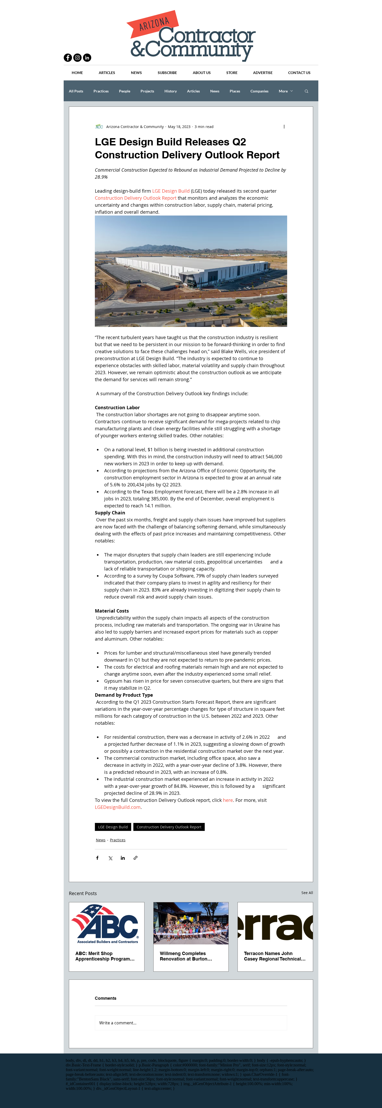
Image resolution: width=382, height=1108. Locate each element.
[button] (306, 91)
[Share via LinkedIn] (122, 857)
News (214, 91)
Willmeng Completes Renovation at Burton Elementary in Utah (183, 956)
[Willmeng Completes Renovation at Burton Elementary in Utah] (191, 923)
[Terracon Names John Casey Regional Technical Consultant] (275, 923)
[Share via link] (135, 857)
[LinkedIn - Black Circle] (87, 57)
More (283, 91)
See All (307, 892)
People (124, 91)
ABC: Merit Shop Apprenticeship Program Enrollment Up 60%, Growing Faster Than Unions (102, 956)
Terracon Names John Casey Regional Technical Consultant (272, 956)
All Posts (76, 91)
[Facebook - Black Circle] (68, 57)
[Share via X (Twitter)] (110, 857)
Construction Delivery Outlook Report (169, 826)
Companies (259, 91)
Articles (193, 91)
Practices (101, 91)
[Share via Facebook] (97, 857)
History (170, 91)
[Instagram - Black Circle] (77, 57)
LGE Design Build (113, 826)
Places (235, 91)
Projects (147, 91)
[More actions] (284, 126)
